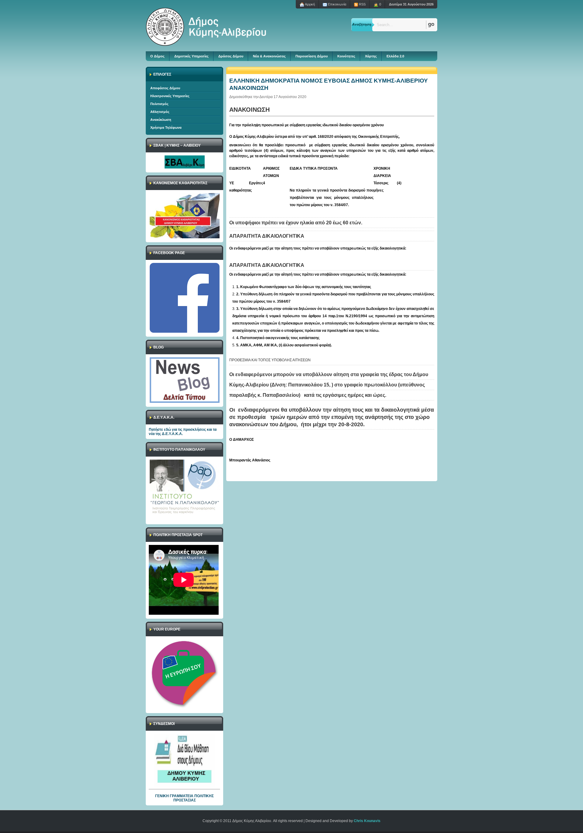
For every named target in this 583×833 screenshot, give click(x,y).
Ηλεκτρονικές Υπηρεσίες (169, 96)
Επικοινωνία (336, 4)
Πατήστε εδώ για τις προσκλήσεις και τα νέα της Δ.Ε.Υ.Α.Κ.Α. (182, 431)
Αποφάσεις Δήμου (165, 88)
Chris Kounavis (367, 821)
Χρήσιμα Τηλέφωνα (166, 127)
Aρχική (309, 4)
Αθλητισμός (159, 112)
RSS (362, 4)
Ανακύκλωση (160, 119)
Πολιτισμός (159, 104)
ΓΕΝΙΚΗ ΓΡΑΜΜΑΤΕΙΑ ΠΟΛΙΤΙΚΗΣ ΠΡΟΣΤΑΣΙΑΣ (184, 798)
